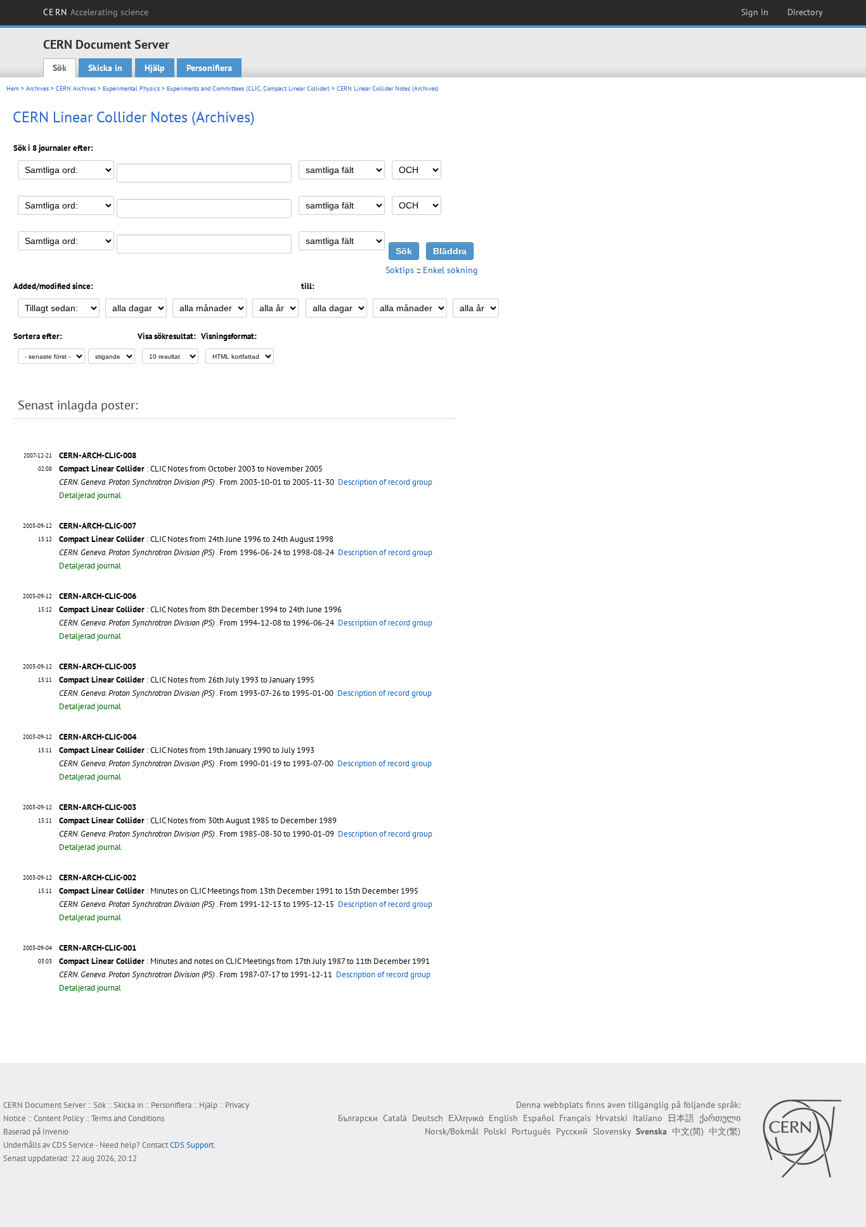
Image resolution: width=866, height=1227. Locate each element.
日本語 (681, 1118)
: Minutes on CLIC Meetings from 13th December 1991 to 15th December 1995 (238, 890)
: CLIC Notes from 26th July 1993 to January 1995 (186, 679)
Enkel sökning (450, 270)
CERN (95, 12)
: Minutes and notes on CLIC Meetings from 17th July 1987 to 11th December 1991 (244, 961)
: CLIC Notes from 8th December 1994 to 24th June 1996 (200, 609)
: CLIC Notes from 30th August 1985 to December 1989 (198, 820)
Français (575, 1118)
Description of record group (385, 482)
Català (395, 1118)
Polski (495, 1131)
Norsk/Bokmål (452, 1131)
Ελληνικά (466, 1118)
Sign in (754, 12)
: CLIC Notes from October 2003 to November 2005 (191, 468)
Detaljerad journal (90, 495)
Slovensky (612, 1131)
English (503, 1118)
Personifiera (209, 68)
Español (538, 1118)
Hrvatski (612, 1118)
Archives (37, 88)
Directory (805, 12)
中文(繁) (724, 1131)
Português (531, 1131)
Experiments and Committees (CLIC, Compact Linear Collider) (248, 88)
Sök (60, 68)
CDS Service (73, 1145)
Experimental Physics (131, 88)
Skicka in (105, 68)
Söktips (399, 270)
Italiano (647, 1118)
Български (358, 1118)
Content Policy (59, 1118)
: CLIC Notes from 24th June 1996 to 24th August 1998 (196, 539)
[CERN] (802, 1138)
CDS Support (192, 1145)
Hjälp (155, 68)
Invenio (55, 1131)
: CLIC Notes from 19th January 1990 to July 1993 (186, 750)
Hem (12, 88)
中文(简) (688, 1131)
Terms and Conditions (127, 1118)
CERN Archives (76, 88)
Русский (572, 1131)
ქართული (719, 1118)
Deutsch (427, 1118)
